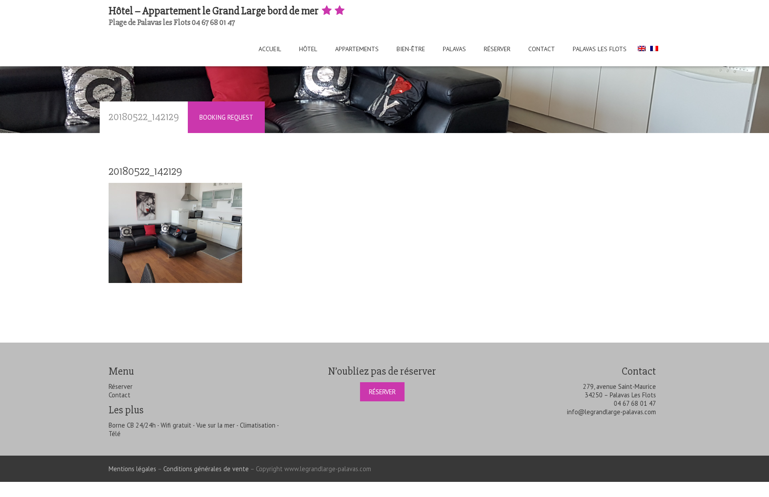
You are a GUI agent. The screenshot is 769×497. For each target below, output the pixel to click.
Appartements (357, 49)
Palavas (454, 49)
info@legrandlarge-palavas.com (611, 412)
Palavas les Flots (600, 49)
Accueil (270, 49)
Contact (541, 49)
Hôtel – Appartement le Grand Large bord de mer (214, 10)
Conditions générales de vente (206, 469)
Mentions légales (132, 469)
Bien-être (411, 49)
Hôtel (308, 49)
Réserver (497, 49)
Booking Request (226, 117)
